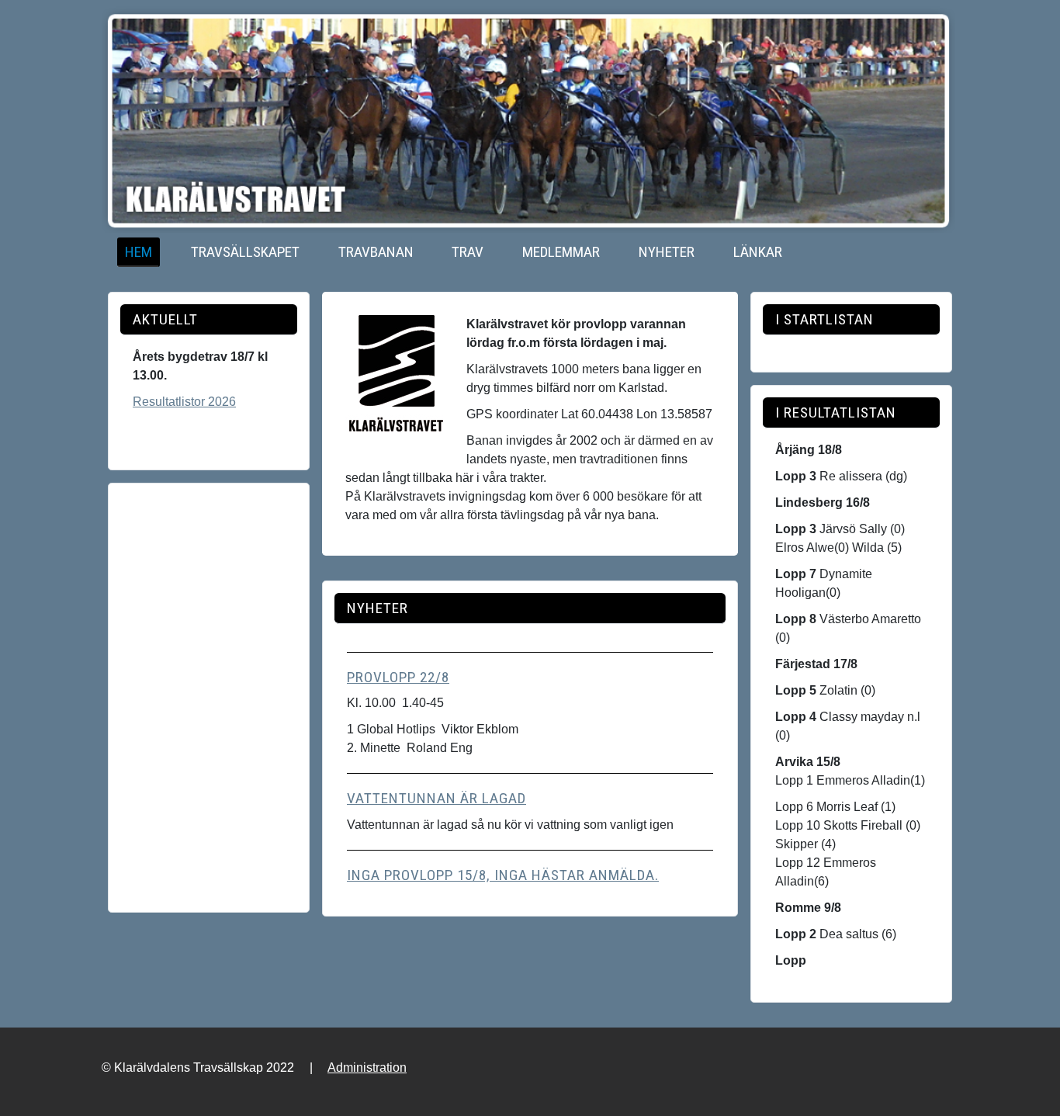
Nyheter (667, 252)
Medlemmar (561, 252)
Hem (138, 252)
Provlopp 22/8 (398, 677)
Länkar (757, 252)
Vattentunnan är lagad (436, 798)
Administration (367, 1067)
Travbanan (376, 252)
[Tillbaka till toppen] (1033, 1087)
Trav (467, 252)
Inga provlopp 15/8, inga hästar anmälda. (503, 875)
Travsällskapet (245, 252)
